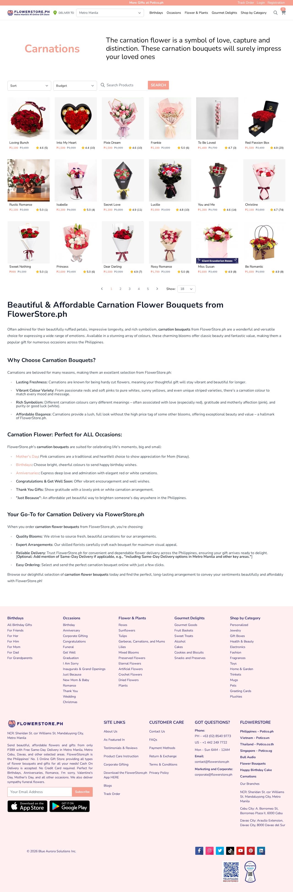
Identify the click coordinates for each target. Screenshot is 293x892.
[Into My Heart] (76, 125)
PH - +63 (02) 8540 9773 (213, 736)
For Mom (13, 647)
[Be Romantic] (264, 249)
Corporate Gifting (75, 636)
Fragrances (238, 658)
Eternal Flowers (130, 663)
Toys (233, 663)
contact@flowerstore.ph (212, 762)
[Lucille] (170, 187)
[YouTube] (240, 851)
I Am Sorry (71, 663)
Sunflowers (127, 630)
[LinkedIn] (261, 851)
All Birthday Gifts (19, 625)
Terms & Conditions (163, 764)
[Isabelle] (76, 187)
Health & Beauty (242, 641)
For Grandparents (20, 658)
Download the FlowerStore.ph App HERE (125, 775)
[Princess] (76, 249)
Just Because (72, 674)
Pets (233, 685)
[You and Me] (217, 187)
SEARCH (158, 85)
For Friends (15, 630)
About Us (110, 731)
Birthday (69, 625)
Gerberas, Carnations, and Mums (142, 641)
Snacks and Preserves (190, 658)
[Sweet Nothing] (29, 249)
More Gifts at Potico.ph (146, 2)
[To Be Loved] (217, 125)
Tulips (123, 636)
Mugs (234, 680)
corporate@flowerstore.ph (213, 774)
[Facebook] (199, 851)
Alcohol (179, 641)
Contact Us (157, 731)
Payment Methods (162, 748)
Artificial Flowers (131, 669)
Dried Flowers (129, 680)
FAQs (153, 740)
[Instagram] (210, 851)
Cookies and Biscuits (189, 652)
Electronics (237, 647)
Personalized (239, 625)
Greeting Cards (240, 691)
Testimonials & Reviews (121, 748)
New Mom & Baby (76, 680)
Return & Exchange (162, 756)
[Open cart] (283, 13)
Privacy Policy (159, 773)
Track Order (112, 794)
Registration (276, 2)
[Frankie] (170, 125)
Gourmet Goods (185, 625)
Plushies (236, 696)
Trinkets (235, 674)
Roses (123, 625)
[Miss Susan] (217, 249)
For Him (13, 641)
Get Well (69, 652)
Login (261, 2)
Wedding (69, 696)
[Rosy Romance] (170, 249)
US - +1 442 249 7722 (211, 742)
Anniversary (71, 630)
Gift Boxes (237, 636)
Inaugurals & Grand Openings (84, 669)
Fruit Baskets (183, 630)
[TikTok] (230, 851)
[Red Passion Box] (264, 125)
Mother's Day (27, 456)
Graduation (71, 658)
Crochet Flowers (130, 674)
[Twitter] (220, 851)
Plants (123, 685)
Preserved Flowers (132, 658)
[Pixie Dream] (123, 125)
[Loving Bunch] (29, 125)
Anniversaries (27, 473)
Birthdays (24, 464)
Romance (69, 685)
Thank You (70, 691)
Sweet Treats (183, 636)
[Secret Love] (123, 187)
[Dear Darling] (123, 249)
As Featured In (114, 740)
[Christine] (264, 187)
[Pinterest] (251, 851)
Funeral (68, 647)
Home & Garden (241, 669)
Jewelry (235, 630)
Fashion (235, 652)
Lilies (122, 647)
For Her (12, 636)
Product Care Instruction (121, 756)
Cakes (178, 647)
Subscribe (82, 792)
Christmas (70, 702)
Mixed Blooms (129, 652)
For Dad (13, 652)
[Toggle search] (276, 13)
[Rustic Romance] (29, 187)
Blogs (108, 785)
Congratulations (74, 641)
